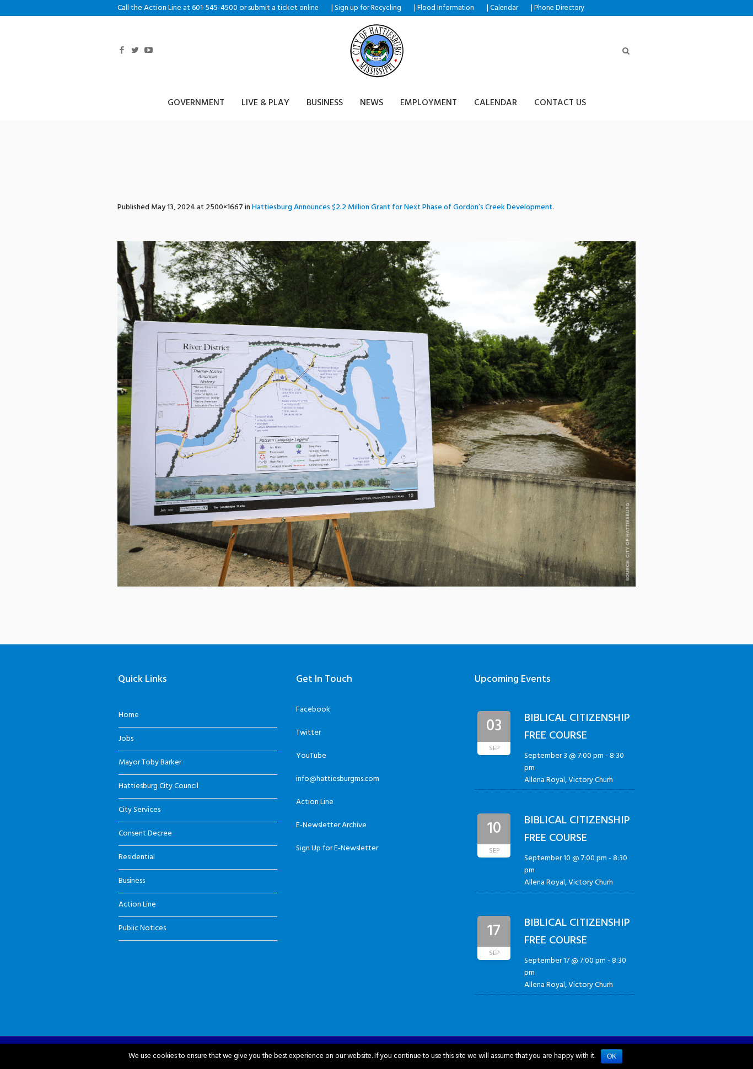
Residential (137, 857)
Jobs (126, 738)
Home (129, 715)
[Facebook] (121, 50)
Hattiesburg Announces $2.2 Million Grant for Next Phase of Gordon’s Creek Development (402, 207)
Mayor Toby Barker (150, 762)
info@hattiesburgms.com (337, 779)
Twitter (308, 732)
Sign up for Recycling (368, 8)
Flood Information (445, 8)
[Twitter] (135, 50)
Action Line (137, 904)
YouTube (311, 756)
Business (132, 881)
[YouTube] (148, 50)
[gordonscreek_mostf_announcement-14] (376, 414)
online (309, 8)
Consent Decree (145, 833)
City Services (139, 810)
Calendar (504, 8)
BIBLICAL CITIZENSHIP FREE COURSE (577, 727)
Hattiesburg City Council (158, 786)
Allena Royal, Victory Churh (568, 780)
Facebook (313, 709)
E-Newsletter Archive (331, 825)
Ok (611, 1056)
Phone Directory (559, 8)
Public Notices (142, 928)
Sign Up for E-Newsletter (337, 848)
